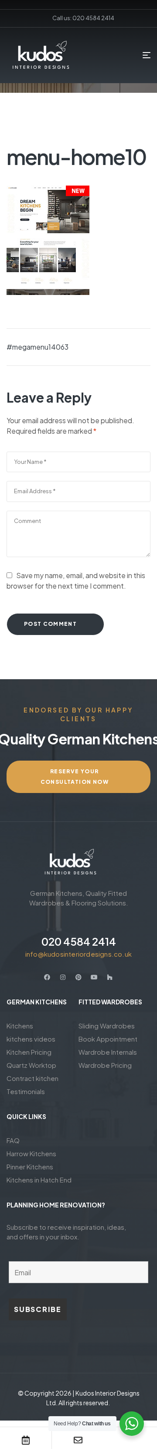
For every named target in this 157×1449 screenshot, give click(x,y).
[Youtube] (94, 977)
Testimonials (26, 1091)
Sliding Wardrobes (106, 1025)
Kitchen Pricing (29, 1052)
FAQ (13, 1140)
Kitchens (20, 1025)
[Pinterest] (78, 977)
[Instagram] (63, 977)
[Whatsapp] (130, 1440)
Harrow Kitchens (31, 1153)
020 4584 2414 (78, 941)
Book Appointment (107, 1039)
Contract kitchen (32, 1078)
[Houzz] (110, 977)
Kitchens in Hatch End (39, 1179)
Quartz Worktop (31, 1065)
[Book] (25, 1440)
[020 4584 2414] (78, 921)
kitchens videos (31, 1039)
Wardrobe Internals (107, 1052)
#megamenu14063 (37, 346)
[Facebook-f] (47, 977)
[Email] (78, 1440)
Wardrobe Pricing (105, 1065)
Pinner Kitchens (30, 1166)
